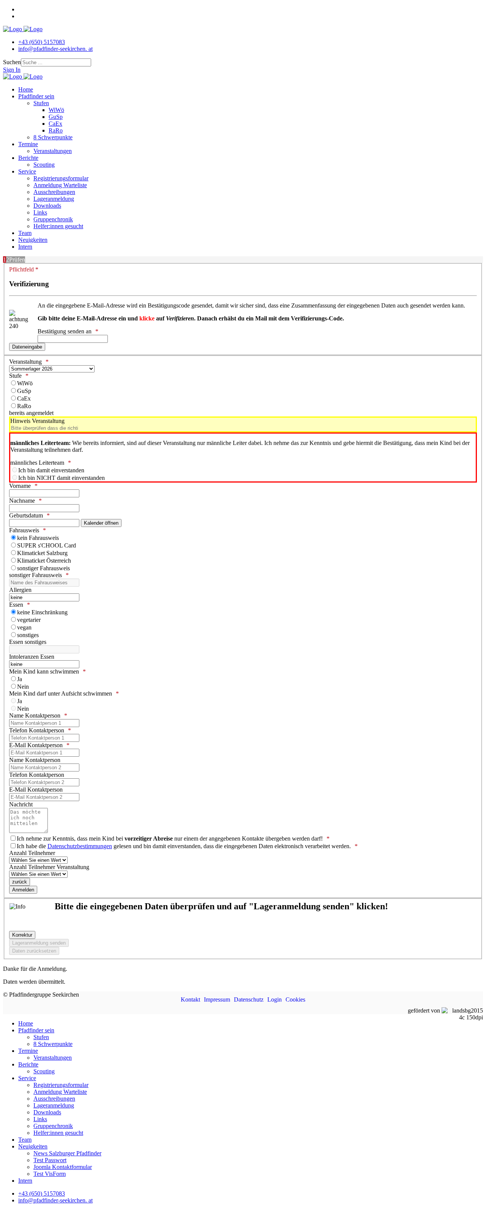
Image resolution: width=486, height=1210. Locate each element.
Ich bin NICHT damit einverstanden (61, 478)
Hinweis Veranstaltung (37, 421)
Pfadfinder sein (36, 96)
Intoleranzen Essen (31, 656)
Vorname (20, 486)
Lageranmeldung (53, 199)
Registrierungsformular (60, 178)
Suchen (12, 62)
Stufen (41, 103)
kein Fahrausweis (38, 538)
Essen (16, 604)
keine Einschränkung (42, 612)
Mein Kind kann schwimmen (44, 671)
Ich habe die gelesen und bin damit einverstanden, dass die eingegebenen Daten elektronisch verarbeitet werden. (184, 846)
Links (40, 212)
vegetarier (29, 620)
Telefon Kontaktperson (36, 730)
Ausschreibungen (54, 192)
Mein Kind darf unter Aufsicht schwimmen (60, 693)
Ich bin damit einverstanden (51, 470)
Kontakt (190, 999)
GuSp (56, 117)
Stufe (15, 375)
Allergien (20, 590)
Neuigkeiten (32, 240)
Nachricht (21, 804)
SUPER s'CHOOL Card (46, 545)
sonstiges (28, 635)
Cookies (295, 999)
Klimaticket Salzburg (42, 553)
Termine (28, 144)
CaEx (55, 123)
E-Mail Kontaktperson (36, 745)
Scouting (44, 164)
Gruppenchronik (53, 219)
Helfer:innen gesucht (58, 226)
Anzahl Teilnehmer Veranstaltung (49, 867)
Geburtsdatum (26, 515)
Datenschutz (249, 999)
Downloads (47, 205)
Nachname (22, 500)
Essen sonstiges (27, 642)
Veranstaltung (25, 361)
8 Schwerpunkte (53, 137)
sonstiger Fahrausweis (43, 568)
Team (25, 233)
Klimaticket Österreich (44, 560)
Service (27, 171)
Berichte (28, 158)
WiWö (56, 110)
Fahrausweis (24, 530)
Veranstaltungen (52, 151)
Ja (19, 679)
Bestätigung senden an (65, 331)
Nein (23, 686)
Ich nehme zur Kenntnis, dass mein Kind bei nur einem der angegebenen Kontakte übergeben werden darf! (170, 838)
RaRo (56, 130)
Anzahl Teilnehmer (32, 853)
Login (274, 999)
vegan (24, 627)
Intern (25, 246)
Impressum (217, 999)
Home (25, 89)
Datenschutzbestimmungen (79, 846)
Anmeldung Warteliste (60, 185)
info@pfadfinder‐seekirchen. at (55, 49)
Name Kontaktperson (34, 715)
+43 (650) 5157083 (41, 42)
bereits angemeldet (31, 413)
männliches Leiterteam (37, 462)
